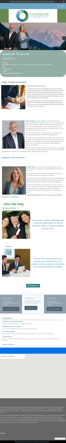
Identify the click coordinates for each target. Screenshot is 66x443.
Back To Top (59, 438)
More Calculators (8, 344)
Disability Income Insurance (11, 326)
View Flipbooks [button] (53, 309)
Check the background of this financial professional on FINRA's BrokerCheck (32, 1)
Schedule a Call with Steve (13, 158)
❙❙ (35, 47)
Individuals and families (9, 208)
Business (9, 246)
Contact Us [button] (30, 308)
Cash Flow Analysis (8, 331)
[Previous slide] (2, 38)
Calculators (7, 318)
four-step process (52, 134)
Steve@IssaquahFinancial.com (12, 73)
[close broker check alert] (63, 1)
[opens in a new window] (33, 287)
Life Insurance (7, 336)
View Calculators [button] (10, 309)
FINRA (41, 409)
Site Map (2, 433)
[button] (60, 6)
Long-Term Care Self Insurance (12, 321)
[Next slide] (64, 38)
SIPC (45, 409)
